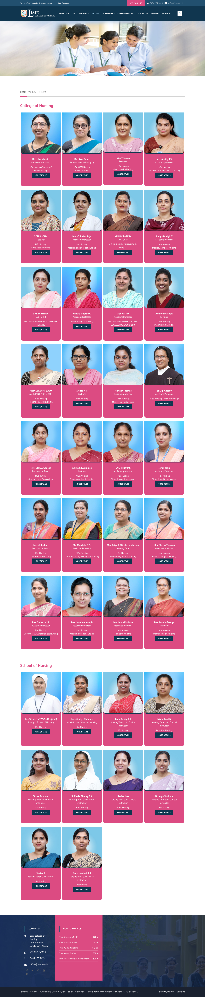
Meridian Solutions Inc (176, 992)
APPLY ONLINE (136, 3)
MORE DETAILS (40, 175)
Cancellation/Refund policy (62, 992)
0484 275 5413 (156, 3)
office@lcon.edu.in (176, 3)
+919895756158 (38, 952)
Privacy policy (44, 992)
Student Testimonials (29, 3)
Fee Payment (63, 3)
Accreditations (47, 3)
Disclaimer (81, 992)
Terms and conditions (28, 992)
